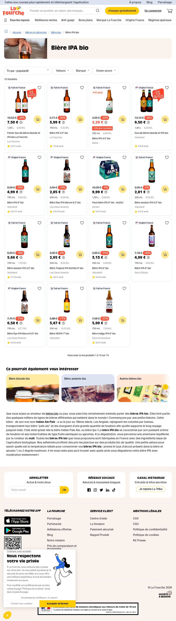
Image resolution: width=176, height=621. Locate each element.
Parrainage (165, 2)
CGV (136, 518)
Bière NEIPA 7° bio (59, 334)
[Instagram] (95, 490)
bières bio (52, 413)
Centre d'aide (98, 518)
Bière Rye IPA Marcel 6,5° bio (65, 202)
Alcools (17, 32)
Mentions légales (147, 511)
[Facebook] (89, 490)
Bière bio (56, 32)
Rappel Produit (99, 535)
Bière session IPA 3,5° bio (148, 202)
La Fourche (56, 511)
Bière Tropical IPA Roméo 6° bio (66, 268)
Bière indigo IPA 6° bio (104, 334)
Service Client (101, 511)
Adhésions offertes (59, 529)
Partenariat (54, 524)
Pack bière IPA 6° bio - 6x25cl (107, 202)
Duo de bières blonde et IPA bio (151, 133)
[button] (165, 387)
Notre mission (56, 540)
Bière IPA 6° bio (15, 202)
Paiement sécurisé (101, 529)
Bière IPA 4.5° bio (101, 138)
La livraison (97, 524)
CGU (136, 524)
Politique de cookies (146, 535)
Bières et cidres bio (36, 32)
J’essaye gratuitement (122, 10)
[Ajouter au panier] (37, 119)
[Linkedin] (107, 490)
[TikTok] (114, 490)
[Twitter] (101, 490)
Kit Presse (139, 540)
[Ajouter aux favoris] (39, 88)
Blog (149, 2)
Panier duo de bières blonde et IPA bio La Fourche (23, 135)
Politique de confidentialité (150, 529)
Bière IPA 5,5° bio (59, 133)
